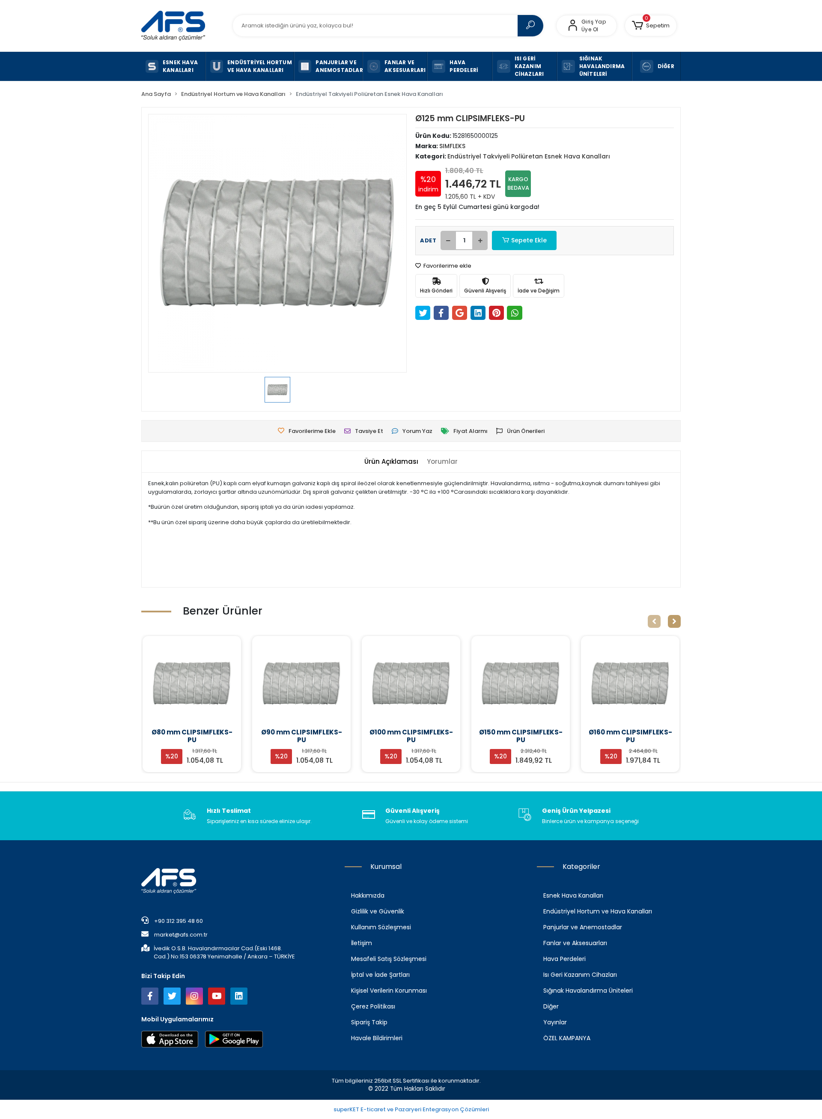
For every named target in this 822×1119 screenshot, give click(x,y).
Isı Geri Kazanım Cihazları (580, 974)
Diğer (551, 1006)
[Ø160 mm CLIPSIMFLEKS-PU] (630, 683)
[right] (674, 621)
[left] (654, 621)
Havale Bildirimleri (376, 1038)
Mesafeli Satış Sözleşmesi (388, 959)
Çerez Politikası (373, 1006)
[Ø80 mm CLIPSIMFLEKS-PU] (191, 683)
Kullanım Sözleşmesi (381, 927)
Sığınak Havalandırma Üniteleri (588, 990)
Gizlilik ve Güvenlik (377, 911)
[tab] (391, 462)
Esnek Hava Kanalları (573, 895)
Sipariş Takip (369, 1022)
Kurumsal (386, 866)
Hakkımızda (367, 895)
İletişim (361, 943)
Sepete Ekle (529, 240)
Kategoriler (581, 866)
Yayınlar (555, 1022)
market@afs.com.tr (181, 935)
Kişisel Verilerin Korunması (389, 990)
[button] (651, 25)
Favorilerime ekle (446, 266)
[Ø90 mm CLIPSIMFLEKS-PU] (301, 683)
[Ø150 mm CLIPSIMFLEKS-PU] (520, 683)
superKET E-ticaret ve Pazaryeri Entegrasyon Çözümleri (411, 1109)
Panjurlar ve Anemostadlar (582, 927)
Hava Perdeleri (564, 959)
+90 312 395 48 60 (178, 921)
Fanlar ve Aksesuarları (575, 943)
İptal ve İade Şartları (380, 974)
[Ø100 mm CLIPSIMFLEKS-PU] (411, 683)
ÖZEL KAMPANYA (566, 1038)
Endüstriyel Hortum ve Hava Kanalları (597, 911)
